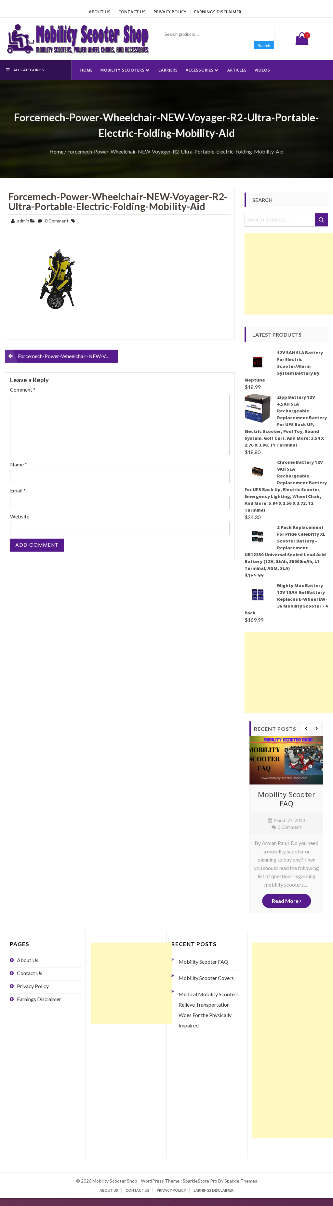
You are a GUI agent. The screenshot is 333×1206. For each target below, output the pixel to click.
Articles (237, 70)
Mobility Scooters (122, 70)
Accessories (200, 70)
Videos (262, 70)
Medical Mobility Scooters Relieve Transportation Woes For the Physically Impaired (209, 1009)
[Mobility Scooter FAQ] (286, 760)
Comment (22, 389)
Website (19, 516)
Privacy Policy (169, 12)
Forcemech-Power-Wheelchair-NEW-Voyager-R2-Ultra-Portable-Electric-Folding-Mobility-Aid (118, 201)
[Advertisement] (289, 274)
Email (18, 490)
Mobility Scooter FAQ (286, 799)
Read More (286, 901)
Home (86, 70)
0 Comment (57, 220)
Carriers (168, 70)
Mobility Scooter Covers (206, 978)
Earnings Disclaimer (217, 12)
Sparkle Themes (240, 1181)
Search (264, 46)
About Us (100, 12)
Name (18, 464)
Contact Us (132, 12)
